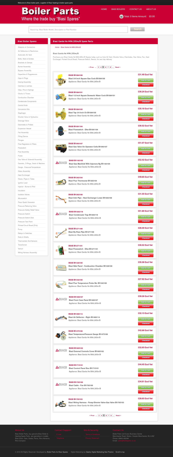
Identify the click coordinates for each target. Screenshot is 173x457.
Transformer (22, 245)
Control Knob (22, 105)
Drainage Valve (23, 120)
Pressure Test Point (25, 221)
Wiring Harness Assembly (27, 252)
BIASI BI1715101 (76, 365)
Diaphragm (22, 113)
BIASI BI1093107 (76, 143)
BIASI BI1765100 (76, 382)
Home (104, 9)
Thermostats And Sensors (27, 241)
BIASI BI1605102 (76, 348)
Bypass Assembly (24, 70)
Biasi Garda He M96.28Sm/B (71, 47)
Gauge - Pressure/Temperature (29, 167)
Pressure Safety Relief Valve (28, 210)
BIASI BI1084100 (76, 75)
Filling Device (23, 136)
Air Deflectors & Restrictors (28, 51)
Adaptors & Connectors (26, 47)
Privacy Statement (92, 438)
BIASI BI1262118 (76, 211)
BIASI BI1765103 (76, 399)
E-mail (58, 434)
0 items (134, 16)
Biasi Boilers (118, 9)
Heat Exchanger (24, 175)
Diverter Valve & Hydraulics (28, 117)
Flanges (21, 140)
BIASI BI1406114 (76, 314)
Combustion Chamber (26, 97)
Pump (20, 229)
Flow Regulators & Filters (27, 144)
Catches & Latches (25, 86)
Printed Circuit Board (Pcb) (28, 225)
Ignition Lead (22, 183)
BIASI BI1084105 (76, 109)
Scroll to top (120, 452)
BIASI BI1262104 (76, 177)
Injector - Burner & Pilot (26, 186)
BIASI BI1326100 (76, 263)
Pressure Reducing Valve (27, 206)
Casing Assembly (24, 82)
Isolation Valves (24, 194)
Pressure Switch (24, 214)
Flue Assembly (23, 152)
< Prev (91, 67)
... (95, 67)
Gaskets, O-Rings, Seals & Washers (31, 163)
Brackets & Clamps (25, 62)
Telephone (60, 438)
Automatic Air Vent (25, 55)
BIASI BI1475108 (76, 331)
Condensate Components (27, 101)
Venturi (20, 248)
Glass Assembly (24, 171)
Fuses (20, 155)
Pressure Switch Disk (26, 217)
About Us (151, 9)
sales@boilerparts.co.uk (127, 440)
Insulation (21, 190)
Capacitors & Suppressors (27, 74)
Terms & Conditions (92, 434)
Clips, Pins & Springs (26, 90)
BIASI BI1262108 (76, 194)
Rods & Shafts (23, 237)
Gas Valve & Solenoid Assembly (30, 159)
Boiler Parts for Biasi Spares (57, 452)
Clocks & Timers (24, 93)
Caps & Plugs (23, 78)
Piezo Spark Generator (26, 202)
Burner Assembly (24, 66)
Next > (117, 67)
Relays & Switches (25, 233)
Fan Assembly (23, 132)
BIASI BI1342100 (76, 279)
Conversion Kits (24, 109)
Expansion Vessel (24, 128)
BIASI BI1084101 (76, 92)
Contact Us (136, 9)
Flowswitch (22, 148)
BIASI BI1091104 (76, 126)
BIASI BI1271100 (76, 228)
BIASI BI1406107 (76, 297)
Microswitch (22, 198)
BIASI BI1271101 (76, 245)
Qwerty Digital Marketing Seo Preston (100, 452)
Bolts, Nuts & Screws (26, 59)
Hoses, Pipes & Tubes (26, 179)
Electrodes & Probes (25, 124)
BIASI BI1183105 (76, 160)
